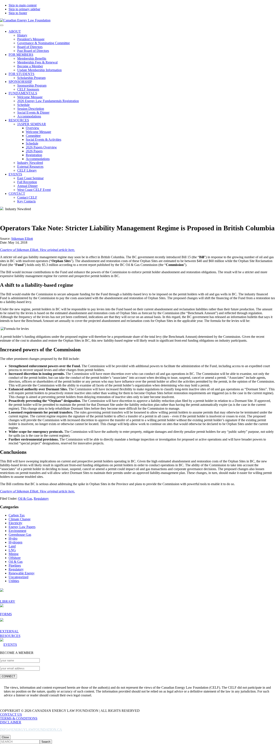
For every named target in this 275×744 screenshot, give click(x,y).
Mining (13, 554)
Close (5, 737)
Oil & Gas (25, 498)
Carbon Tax (17, 515)
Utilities (14, 581)
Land (12, 546)
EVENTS (10, 644)
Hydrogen (15, 542)
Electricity (15, 523)
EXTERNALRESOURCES (10, 633)
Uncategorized (18, 577)
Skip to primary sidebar (24, 9)
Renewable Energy (22, 573)
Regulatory (41, 498)
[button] (1, 25)
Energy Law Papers (22, 527)
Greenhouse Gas (20, 534)
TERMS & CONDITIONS (18, 718)
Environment (17, 531)
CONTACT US (11, 714)
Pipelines (15, 565)
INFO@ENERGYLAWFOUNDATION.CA (31, 729)
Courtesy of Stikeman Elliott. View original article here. (37, 250)
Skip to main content (23, 5)
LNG (12, 550)
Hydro (13, 538)
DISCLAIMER (10, 722)
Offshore (15, 558)
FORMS (6, 614)
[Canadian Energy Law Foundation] (25, 20)
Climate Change (20, 519)
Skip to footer (18, 13)
